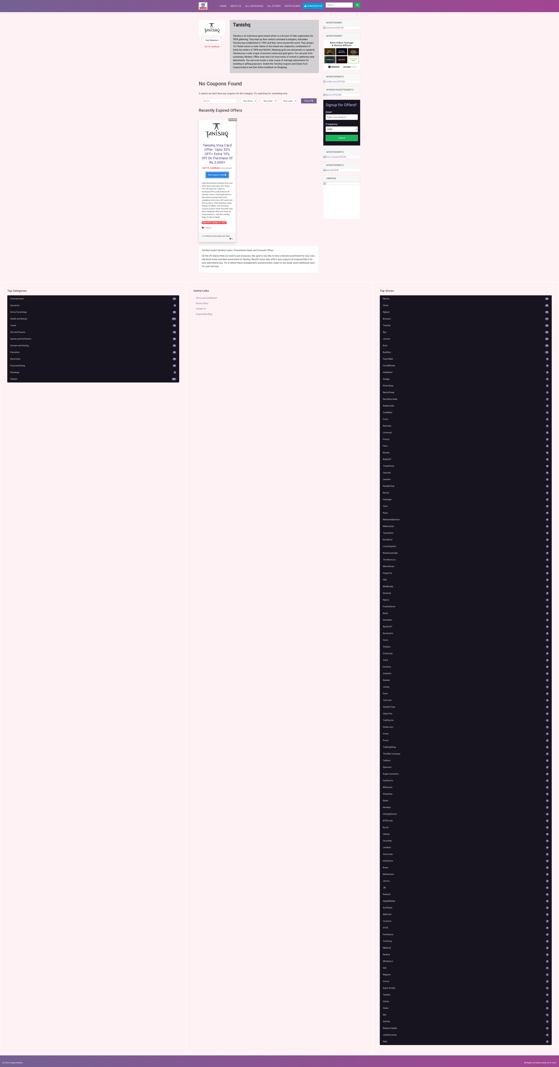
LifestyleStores (465, 814)
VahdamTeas (465, 707)
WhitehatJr (465, 961)
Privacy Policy (202, 303)
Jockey (465, 687)
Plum (465, 446)
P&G (465, 580)
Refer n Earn (292, 6)
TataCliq (465, 325)
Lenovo (465, 881)
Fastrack (465, 473)
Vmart (465, 734)
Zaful (465, 660)
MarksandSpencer (465, 519)
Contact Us (201, 309)
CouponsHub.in (16, 1062)
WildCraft (465, 914)
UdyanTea (465, 713)
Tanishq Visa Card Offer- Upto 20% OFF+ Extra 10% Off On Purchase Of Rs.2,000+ (217, 154)
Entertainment (92, 299)
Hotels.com (465, 727)
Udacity (465, 834)
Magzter (465, 974)
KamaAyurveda (465, 399)
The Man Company (465, 754)
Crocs (465, 419)
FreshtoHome (465, 606)
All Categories (254, 6)
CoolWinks (465, 412)
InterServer (465, 861)
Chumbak (465, 841)
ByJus (465, 827)
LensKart (465, 847)
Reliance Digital (465, 1028)
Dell (465, 968)
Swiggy (465, 379)
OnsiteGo (465, 673)
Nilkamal (465, 948)
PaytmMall (465, 359)
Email (329, 112)
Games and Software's (92, 339)
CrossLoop (465, 653)
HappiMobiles (465, 901)
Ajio (465, 332)
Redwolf (465, 894)
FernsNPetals (465, 365)
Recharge (92, 372)
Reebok (465, 680)
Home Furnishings (92, 312)
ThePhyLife (465, 720)
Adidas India (465, 406)
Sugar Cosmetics (465, 774)
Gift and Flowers (92, 332)
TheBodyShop (465, 747)
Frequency (332, 124)
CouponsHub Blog (204, 314)
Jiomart (465, 339)
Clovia (465, 305)
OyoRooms (465, 780)
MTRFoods (465, 821)
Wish (465, 1041)
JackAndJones (465, 1035)
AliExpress (465, 787)
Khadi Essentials (465, 553)
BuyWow (465, 352)
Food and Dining (92, 365)
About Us (235, 6)
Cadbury (465, 760)
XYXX (465, 928)
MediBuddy (465, 586)
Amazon (465, 319)
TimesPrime (465, 466)
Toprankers (465, 533)
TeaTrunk (465, 700)
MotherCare (465, 874)
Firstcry (465, 439)
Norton (465, 493)
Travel (92, 325)
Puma (465, 740)
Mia (465, 1015)
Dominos (465, 667)
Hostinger (465, 499)
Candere (465, 479)
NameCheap (465, 392)
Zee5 (465, 506)
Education (92, 352)
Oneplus (465, 647)
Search (307, 101)
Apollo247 (465, 626)
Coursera (465, 921)
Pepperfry (465, 573)
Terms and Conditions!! (206, 298)
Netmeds (465, 426)
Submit (341, 138)
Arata (465, 867)
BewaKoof (465, 539)
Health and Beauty (92, 319)
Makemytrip (465, 526)
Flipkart (465, 312)
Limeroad (465, 432)
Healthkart (465, 372)
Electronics (92, 359)
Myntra (465, 299)
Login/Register (314, 6)
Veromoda (465, 854)
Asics (465, 513)
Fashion (208, 228)
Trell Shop (465, 941)
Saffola (465, 1021)
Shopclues (465, 794)
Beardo (465, 452)
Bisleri (465, 800)
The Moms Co (465, 560)
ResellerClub (465, 486)
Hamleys (465, 807)
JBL (465, 887)
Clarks (465, 1008)
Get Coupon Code (216, 175)
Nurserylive (465, 633)
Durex (465, 640)
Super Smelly (465, 988)
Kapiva (465, 600)
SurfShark (465, 908)
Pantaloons (465, 934)
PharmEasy (465, 386)
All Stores (274, 6)
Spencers (465, 767)
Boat (465, 345)
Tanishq (465, 995)
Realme (465, 954)
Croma (465, 981)
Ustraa (465, 1001)
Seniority (465, 593)
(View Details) (226, 168)
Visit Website (211, 40)
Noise (465, 613)
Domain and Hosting (92, 345)
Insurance (92, 305)
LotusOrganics (465, 546)
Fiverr (465, 693)
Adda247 (465, 459)
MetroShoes (465, 566)
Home (223, 6)
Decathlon (465, 620)
